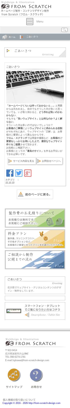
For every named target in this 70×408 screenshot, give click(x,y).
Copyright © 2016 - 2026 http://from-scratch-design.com (31, 403)
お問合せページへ (51, 161)
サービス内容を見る (23, 161)
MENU (35, 21)
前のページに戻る (35, 194)
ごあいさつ (13, 66)
